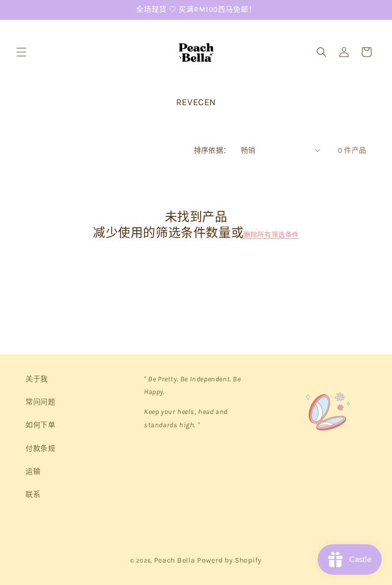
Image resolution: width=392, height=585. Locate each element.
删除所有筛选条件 (271, 234)
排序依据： (212, 150)
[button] (21, 52)
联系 (33, 494)
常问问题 (40, 402)
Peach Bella (174, 560)
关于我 (37, 379)
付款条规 (40, 448)
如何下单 (40, 425)
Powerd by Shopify (229, 560)
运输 (33, 471)
